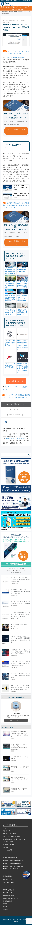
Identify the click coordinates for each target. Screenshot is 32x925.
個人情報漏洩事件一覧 (16, 381)
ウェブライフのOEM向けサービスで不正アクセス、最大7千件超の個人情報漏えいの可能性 (20, 615)
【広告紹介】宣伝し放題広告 (10, 868)
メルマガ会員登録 (7, 850)
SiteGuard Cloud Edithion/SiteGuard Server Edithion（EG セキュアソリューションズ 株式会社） (22, 345)
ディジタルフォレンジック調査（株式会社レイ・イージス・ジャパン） (10, 343)
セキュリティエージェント (10, 879)
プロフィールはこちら (16, 720)
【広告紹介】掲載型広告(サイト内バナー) (13, 863)
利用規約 (5, 903)
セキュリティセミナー (8, 844)
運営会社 (5, 906)
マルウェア (24, 57)
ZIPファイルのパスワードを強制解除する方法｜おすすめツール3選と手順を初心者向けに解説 (20, 687)
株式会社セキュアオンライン (15, 438)
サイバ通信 (5, 847)
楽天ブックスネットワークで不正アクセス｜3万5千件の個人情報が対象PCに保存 (20, 579)
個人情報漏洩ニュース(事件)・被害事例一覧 (14, 839)
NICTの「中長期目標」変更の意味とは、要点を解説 (21, 269)
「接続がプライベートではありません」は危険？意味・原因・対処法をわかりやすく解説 (20, 652)
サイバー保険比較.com (8, 882)
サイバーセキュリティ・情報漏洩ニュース (14, 836)
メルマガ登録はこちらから (16, 131)
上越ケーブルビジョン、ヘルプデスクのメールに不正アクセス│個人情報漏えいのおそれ (20, 663)
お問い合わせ (6, 909)
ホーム (4, 828)
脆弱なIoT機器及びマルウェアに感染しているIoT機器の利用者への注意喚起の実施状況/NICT (16, 205)
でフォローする (17, 409)
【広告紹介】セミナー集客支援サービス (13, 866)
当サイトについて (7, 892)
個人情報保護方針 (7, 901)
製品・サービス (7, 831)
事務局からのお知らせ (8, 895)
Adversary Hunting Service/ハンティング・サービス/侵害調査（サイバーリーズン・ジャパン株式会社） (22, 368)
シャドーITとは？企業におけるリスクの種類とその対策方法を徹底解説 (20, 675)
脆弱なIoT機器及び (13, 57)
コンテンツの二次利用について (11, 898)
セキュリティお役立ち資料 (10, 833)
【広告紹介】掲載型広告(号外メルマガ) (13, 860)
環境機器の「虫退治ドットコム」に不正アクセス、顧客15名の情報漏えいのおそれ (20, 591)
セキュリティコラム (8, 841)
